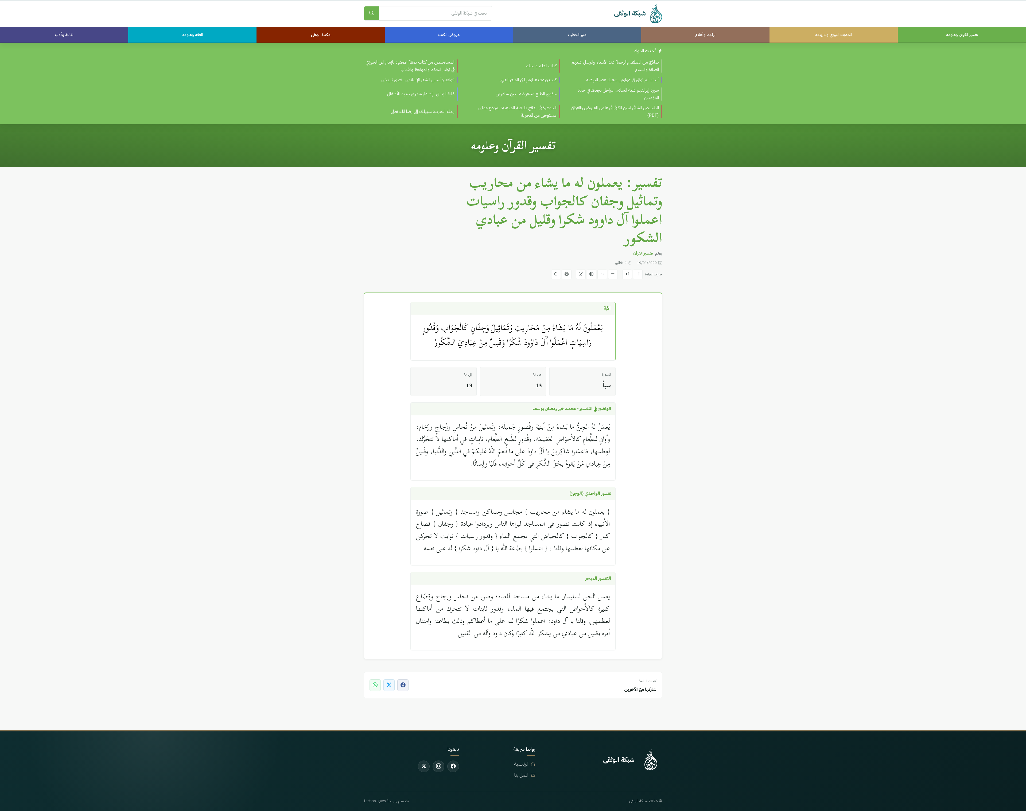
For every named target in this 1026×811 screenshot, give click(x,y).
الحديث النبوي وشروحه (833, 35)
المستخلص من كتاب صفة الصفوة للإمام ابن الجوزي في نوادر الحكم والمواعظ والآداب (410, 66)
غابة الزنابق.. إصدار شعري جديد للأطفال (420, 94)
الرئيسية (521, 764)
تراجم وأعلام (705, 35)
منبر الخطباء (577, 35)
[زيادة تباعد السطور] (613, 274)
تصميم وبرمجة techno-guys (386, 801)
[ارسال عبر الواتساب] (375, 685)
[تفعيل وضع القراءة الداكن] (581, 274)
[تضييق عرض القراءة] (602, 274)
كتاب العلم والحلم (541, 66)
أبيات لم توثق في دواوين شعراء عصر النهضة (622, 79)
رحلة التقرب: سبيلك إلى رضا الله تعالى (422, 111)
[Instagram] (438, 766)
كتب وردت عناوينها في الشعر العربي (528, 79)
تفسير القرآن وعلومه (962, 35)
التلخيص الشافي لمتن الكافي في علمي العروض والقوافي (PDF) (615, 111)
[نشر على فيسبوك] (403, 685)
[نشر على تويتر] (389, 685)
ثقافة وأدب (64, 35)
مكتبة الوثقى (321, 35)
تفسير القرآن (643, 253)
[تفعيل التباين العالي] (591, 274)
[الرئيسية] (651, 759)
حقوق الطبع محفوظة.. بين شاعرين (526, 94)
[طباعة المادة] (567, 274)
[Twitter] (424, 766)
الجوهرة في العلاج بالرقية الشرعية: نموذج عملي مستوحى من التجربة (517, 111)
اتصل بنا (521, 775)
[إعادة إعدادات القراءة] (556, 274)
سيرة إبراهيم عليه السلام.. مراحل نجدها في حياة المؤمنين (618, 94)
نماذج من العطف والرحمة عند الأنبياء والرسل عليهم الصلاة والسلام (615, 66)
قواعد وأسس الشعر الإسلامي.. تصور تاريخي (417, 79)
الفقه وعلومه (192, 35)
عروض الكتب (449, 35)
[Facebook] (453, 766)
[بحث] (371, 13)
